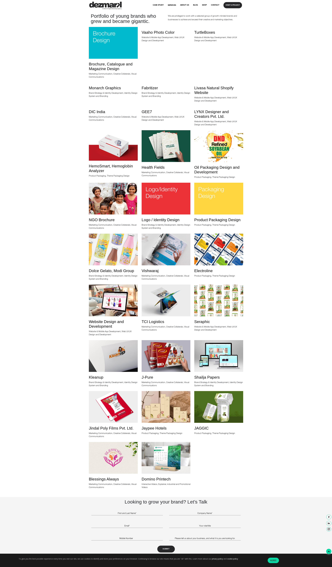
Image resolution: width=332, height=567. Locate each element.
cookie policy (232, 559)
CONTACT (215, 5)
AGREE (273, 560)
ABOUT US (184, 5)
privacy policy (217, 559)
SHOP (204, 5)
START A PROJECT (233, 5)
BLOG (195, 5)
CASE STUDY (158, 5)
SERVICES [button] (172, 5)
